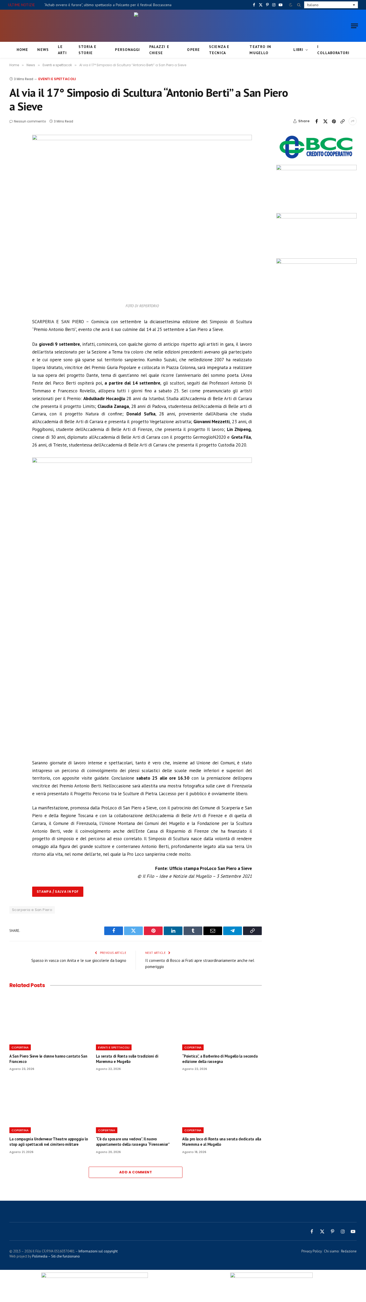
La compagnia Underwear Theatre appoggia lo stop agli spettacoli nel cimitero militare (48, 1141)
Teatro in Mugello (260, 49)
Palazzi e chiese (159, 49)
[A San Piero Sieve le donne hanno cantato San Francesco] (49, 1017)
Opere (193, 49)
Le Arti (62, 49)
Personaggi (127, 49)
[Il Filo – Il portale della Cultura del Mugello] (183, 26)
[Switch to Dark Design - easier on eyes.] (291, 5)
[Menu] (354, 26)
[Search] (299, 5)
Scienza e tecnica (219, 49)
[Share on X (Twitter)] (325, 121)
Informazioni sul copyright (98, 1251)
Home (22, 49)
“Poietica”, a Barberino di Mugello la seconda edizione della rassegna (219, 1059)
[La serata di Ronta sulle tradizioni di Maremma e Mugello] (135, 1017)
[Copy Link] (342, 121)
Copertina (20, 1047)
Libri (298, 49)
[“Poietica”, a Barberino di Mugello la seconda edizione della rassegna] (222, 1017)
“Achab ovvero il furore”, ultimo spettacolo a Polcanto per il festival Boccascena (107, 4)
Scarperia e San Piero (32, 909)
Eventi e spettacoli (57, 78)
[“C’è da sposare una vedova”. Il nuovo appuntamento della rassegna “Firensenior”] (135, 1100)
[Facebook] (14, 152)
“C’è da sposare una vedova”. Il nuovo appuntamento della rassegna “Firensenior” (133, 1141)
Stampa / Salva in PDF (58, 891)
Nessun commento (30, 121)
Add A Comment (135, 1172)
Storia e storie (87, 49)
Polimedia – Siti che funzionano (56, 1256)
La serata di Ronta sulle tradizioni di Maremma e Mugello (127, 1059)
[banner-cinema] (316, 217)
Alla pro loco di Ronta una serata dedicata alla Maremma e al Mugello (221, 1141)
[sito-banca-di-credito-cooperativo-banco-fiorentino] (316, 159)
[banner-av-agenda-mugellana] (316, 168)
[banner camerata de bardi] (316, 262)
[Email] (14, 189)
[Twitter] (14, 165)
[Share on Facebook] (317, 121)
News (42, 49)
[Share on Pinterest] (334, 121)
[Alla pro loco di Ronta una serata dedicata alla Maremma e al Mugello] (222, 1100)
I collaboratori (333, 49)
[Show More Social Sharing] (353, 121)
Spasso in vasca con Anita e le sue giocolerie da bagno (78, 960)
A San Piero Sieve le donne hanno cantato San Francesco (48, 1059)
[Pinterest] (14, 177)
